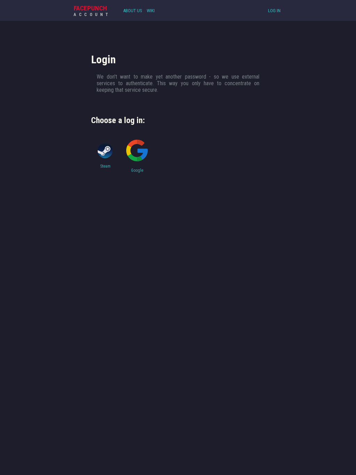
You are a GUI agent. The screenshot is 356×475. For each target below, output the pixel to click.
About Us (132, 10)
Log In (274, 10)
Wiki (151, 10)
